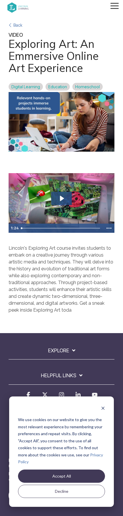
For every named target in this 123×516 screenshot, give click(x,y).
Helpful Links (58, 375)
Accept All (61, 476)
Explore (58, 350)
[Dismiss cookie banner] (103, 409)
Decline (61, 491)
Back (17, 25)
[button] (114, 5)
